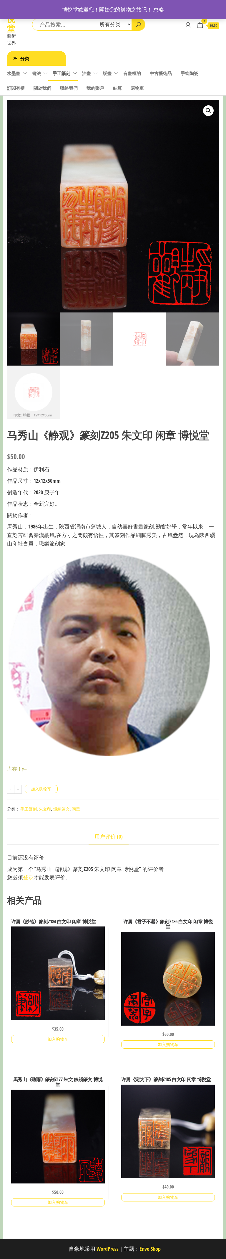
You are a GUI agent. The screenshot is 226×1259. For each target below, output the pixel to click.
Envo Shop (150, 1248)
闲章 (76, 809)
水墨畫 (13, 73)
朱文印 (45, 809)
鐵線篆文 (61, 809)
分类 (24, 58)
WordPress (108, 1248)
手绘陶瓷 (189, 73)
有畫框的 (132, 73)
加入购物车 (41, 789)
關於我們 (42, 88)
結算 (117, 88)
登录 (28, 877)
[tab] (113, 836)
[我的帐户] (188, 24)
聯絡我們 (69, 88)
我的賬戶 (95, 88)
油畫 (86, 73)
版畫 (107, 73)
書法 (36, 73)
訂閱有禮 (16, 88)
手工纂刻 (61, 73)
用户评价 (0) (108, 836)
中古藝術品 (161, 73)
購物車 (137, 88)
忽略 (158, 9)
